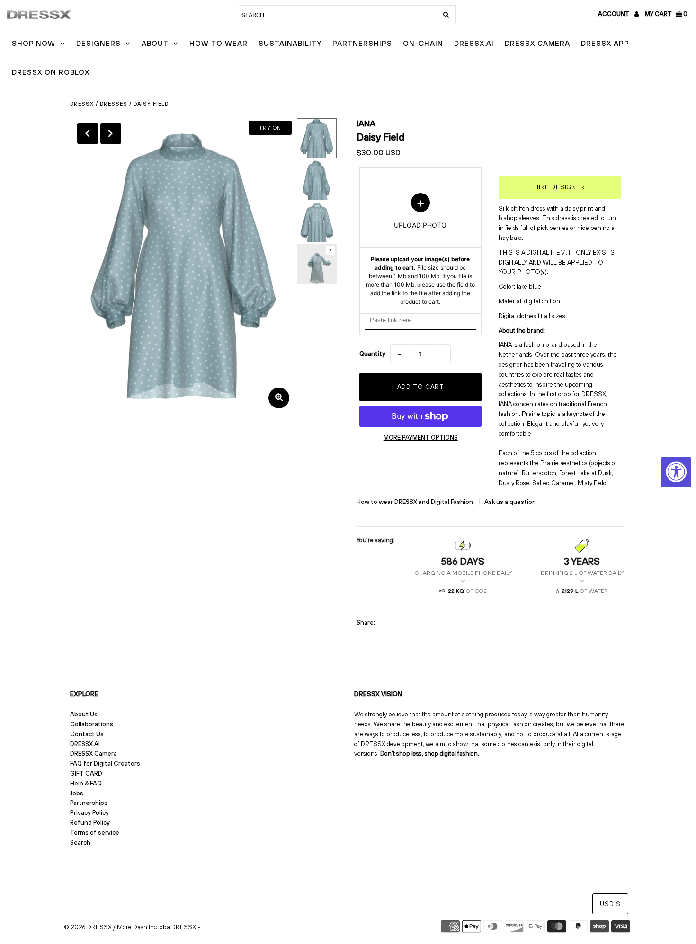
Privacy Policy (89, 812)
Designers (98, 43)
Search (80, 842)
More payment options (421, 437)
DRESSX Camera (537, 43)
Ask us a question (510, 501)
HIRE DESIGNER (559, 187)
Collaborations (91, 724)
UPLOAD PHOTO (420, 249)
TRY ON (270, 128)
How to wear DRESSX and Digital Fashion (415, 501)
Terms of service (94, 832)
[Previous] (87, 133)
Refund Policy (90, 822)
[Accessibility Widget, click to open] (676, 472)
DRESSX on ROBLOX (50, 72)
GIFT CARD (86, 773)
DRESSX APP (605, 43)
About (155, 43)
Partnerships (362, 43)
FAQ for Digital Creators (105, 763)
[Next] (110, 133)
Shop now (33, 43)
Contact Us (87, 734)
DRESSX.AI (474, 43)
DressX (82, 103)
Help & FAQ (86, 783)
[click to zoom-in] (278, 398)
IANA (366, 123)
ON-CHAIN (423, 43)
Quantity (372, 353)
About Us (84, 714)
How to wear (218, 43)
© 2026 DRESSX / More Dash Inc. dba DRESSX (130, 927)
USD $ (610, 904)
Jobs (76, 793)
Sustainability (290, 43)
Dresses (113, 103)
